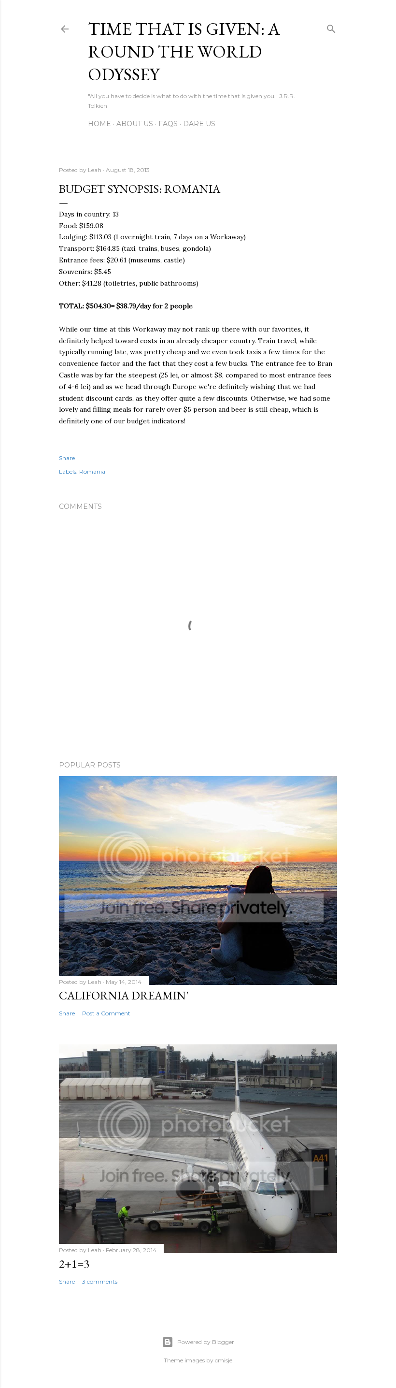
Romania (92, 471)
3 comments (99, 1281)
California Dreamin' (123, 995)
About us (134, 123)
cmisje (223, 1360)
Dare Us (199, 123)
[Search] (331, 26)
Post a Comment (106, 1013)
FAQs (168, 123)
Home (99, 123)
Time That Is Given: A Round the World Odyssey (184, 51)
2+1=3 (74, 1263)
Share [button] (67, 458)
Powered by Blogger (205, 1341)
